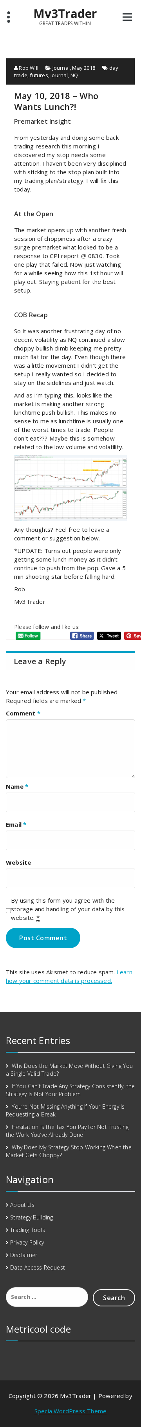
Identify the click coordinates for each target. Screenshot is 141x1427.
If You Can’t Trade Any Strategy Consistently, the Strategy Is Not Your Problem (70, 1090)
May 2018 (83, 67)
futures (39, 75)
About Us (22, 1204)
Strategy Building (31, 1217)
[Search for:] (47, 1297)
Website (18, 862)
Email (16, 824)
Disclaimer (23, 1255)
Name (17, 786)
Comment (23, 713)
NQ (74, 75)
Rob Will (28, 67)
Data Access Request (37, 1267)
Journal (61, 67)
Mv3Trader (65, 14)
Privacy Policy (27, 1242)
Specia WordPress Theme (70, 1411)
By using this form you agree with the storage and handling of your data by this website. (68, 908)
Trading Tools (27, 1230)
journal (59, 75)
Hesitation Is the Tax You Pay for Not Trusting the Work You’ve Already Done (67, 1130)
